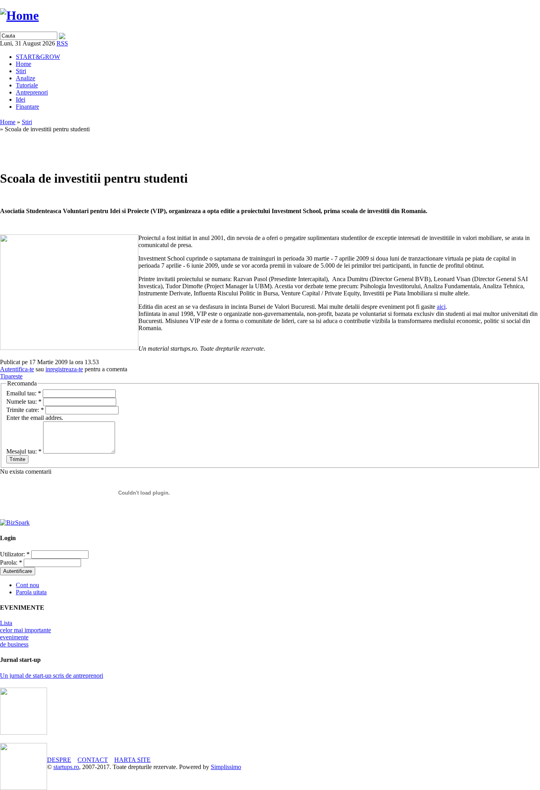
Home (23, 63)
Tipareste (11, 376)
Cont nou (27, 585)
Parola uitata (31, 592)
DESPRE (59, 759)
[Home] (19, 15)
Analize (25, 78)
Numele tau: (24, 401)
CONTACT (92, 759)
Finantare (27, 106)
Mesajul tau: (24, 451)
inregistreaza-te (64, 369)
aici (441, 306)
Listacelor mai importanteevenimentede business (25, 634)
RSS (62, 43)
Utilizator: (15, 554)
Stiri (21, 71)
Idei (20, 99)
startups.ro (66, 767)
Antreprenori (32, 92)
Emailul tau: (23, 393)
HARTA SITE (132, 759)
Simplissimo (226, 767)
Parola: (11, 562)
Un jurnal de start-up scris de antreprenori (51, 675)
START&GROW (38, 56)
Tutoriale (27, 85)
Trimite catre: (25, 409)
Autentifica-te (17, 369)
